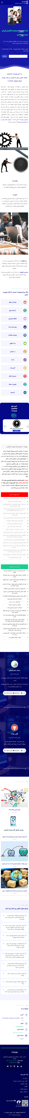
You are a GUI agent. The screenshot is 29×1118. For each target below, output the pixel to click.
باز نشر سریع (12, 310)
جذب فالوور (12, 343)
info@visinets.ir (19, 1026)
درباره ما (25, 1078)
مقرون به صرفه (12, 384)
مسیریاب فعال (12, 376)
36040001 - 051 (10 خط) (18, 1033)
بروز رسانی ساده (13, 327)
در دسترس (12, 352)
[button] (24, 707)
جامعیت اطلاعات (12, 335)
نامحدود (12, 392)
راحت (12, 360)
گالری (25, 1086)
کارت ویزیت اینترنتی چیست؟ (20, 1080)
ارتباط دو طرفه (12, 302)
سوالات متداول (23, 1091)
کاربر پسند (12, 368)
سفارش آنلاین (23, 1088)
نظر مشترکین (23, 1083)
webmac (10, 1115)
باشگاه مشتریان (13, 319)
